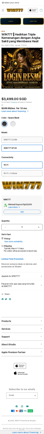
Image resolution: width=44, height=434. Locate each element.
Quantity (5, 221)
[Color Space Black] (4, 124)
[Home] (14, 10)
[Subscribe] (35, 395)
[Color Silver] (13, 123)
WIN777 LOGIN (10, 140)
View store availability (13, 242)
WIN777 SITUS (10, 148)
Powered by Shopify (28, 420)
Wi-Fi (6, 165)
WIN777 (17, 420)
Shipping (14, 102)
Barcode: (17, 45)
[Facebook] (3, 299)
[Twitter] (6, 299)
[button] (3, 10)
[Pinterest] (10, 299)
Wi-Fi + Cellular (10, 173)
